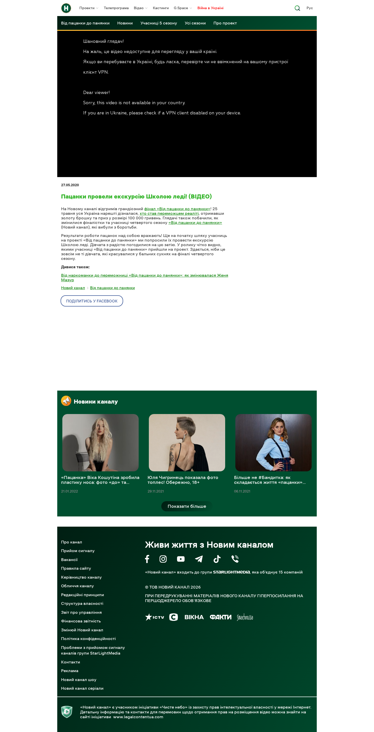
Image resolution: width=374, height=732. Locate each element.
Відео (138, 8)
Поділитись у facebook (92, 301)
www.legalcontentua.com (138, 717)
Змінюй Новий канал (82, 630)
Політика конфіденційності (88, 638)
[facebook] (147, 560)
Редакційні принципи (82, 595)
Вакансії (69, 559)
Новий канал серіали (82, 688)
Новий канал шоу (78, 679)
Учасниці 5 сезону (158, 23)
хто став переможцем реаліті (169, 213)
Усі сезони (195, 23)
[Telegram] (199, 559)
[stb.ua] (173, 618)
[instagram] (163, 560)
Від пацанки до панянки (85, 23)
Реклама (69, 671)
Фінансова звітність (81, 621)
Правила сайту (76, 568)
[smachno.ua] (245, 618)
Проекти (86, 8)
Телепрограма (116, 8)
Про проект (225, 23)
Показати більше (187, 506)
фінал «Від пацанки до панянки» (177, 209)
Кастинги (161, 8)
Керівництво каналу (81, 577)
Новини (125, 23)
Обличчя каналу (77, 586)
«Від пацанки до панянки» (195, 222)
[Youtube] (181, 560)
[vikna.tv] (194, 618)
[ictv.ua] (154, 618)
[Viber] (235, 560)
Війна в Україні (210, 8)
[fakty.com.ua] (221, 618)
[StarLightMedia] (231, 572)
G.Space (181, 8)
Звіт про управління (81, 612)
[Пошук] (297, 9)
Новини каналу (96, 401)
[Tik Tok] (217, 560)
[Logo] (66, 8)
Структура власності (82, 603)
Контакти (70, 662)
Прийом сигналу (78, 551)
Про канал (71, 542)
